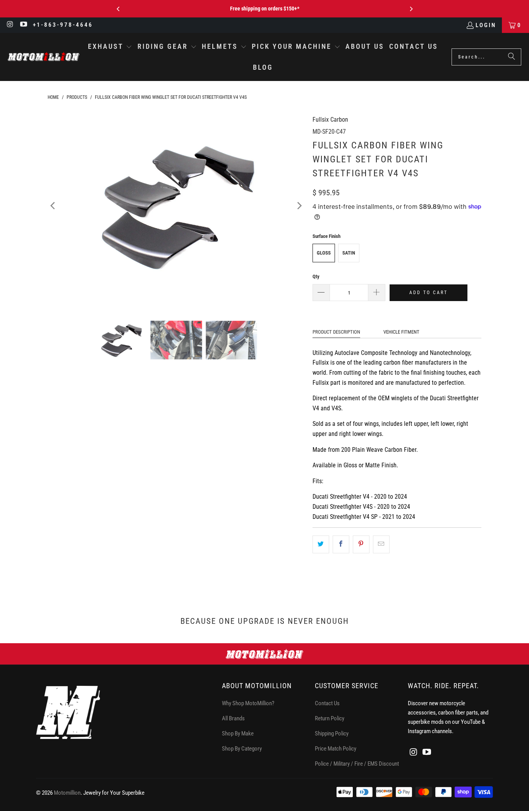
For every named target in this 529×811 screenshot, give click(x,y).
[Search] (511, 56)
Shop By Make (238, 733)
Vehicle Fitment (401, 332)
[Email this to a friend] (381, 544)
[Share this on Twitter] (321, 544)
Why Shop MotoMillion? (248, 703)
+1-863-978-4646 (63, 24)
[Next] (410, 8)
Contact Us (327, 703)
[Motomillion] (43, 57)
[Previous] (118, 8)
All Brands (233, 718)
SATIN (348, 253)
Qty (316, 276)
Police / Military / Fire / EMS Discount (357, 763)
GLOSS (324, 253)
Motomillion (67, 792)
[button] (110, 47)
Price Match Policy (335, 748)
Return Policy (329, 718)
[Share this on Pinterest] (361, 544)
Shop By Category (242, 748)
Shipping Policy (332, 733)
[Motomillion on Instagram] (10, 25)
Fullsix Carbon (330, 119)
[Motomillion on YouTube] (23, 25)
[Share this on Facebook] (341, 544)
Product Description (336, 332)
